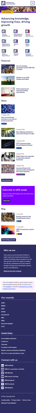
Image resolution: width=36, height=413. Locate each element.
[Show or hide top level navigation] (33, 3)
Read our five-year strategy (12, 271)
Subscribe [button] (6, 201)
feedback (8, 286)
